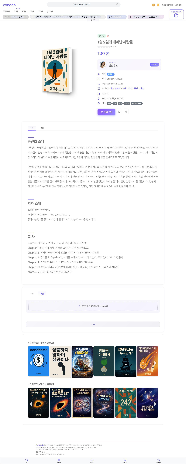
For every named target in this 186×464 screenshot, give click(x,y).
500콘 (40, 11)
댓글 (42, 128)
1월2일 (126, 103)
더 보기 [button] (93, 324)
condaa (9, 5)
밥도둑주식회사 (101, 368)
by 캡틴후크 (54, 374)
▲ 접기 (93, 20)
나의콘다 (159, 462)
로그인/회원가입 (167, 5)
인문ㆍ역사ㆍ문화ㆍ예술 (133, 88)
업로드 (92, 462)
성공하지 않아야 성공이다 (60, 368)
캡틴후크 (113, 65)
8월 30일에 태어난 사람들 (146, 408)
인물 (109, 103)
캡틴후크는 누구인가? (125, 369)
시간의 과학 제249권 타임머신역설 (81, 408)
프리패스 (59, 462)
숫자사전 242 (122, 410)
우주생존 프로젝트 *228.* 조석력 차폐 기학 (38, 408)
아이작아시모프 (137, 103)
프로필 (153, 64)
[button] (158, 5)
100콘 (31, 11)
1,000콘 (50, 11)
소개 (31, 128)
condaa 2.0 (34, 368)
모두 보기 (7, 11)
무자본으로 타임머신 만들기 (82, 368)
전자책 (117, 88)
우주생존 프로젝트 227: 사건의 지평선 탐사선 (59, 408)
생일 (120, 103)
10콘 (16, 11)
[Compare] (126, 111)
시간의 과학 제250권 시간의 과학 (103, 408)
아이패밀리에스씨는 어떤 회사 (147, 366)
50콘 (24, 11)
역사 (114, 103)
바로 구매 (108, 112)
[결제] (153, 4)
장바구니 (125, 462)
